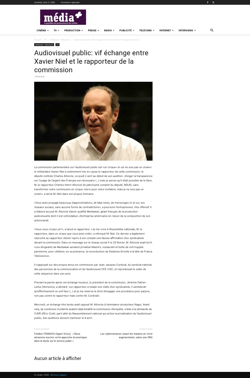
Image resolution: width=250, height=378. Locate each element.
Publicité (125, 30)
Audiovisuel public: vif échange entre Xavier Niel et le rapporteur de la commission (91, 61)
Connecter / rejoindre (70, 2)
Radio (108, 30)
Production (72, 30)
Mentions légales (59, 374)
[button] (212, 30)
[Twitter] (213, 2)
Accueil (37, 39)
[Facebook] (207, 2)
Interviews (186, 30)
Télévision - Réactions (60, 39)
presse (92, 30)
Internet (165, 30)
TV (55, 30)
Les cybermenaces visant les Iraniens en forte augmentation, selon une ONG (126, 335)
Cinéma (41, 30)
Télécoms (145, 30)
